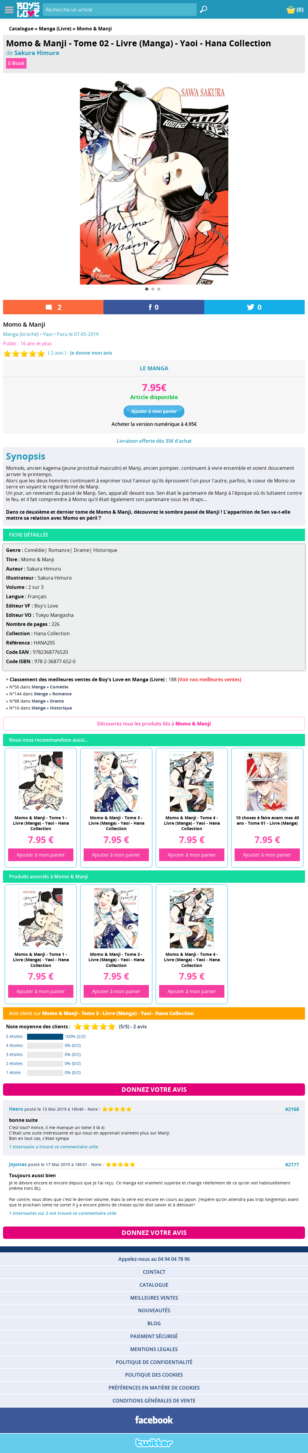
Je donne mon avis (91, 352)
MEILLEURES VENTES (154, 1297)
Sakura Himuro (36, 52)
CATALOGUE (154, 1285)
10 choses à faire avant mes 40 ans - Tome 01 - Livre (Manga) (267, 820)
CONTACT (154, 1272)
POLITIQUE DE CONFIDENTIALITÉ (154, 1362)
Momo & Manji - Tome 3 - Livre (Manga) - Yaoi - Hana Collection (116, 823)
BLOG (154, 1323)
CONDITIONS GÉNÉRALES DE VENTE (154, 1400)
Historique (105, 550)
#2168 (292, 1109)
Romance (59, 550)
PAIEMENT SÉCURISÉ (154, 1336)
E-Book (16, 63)
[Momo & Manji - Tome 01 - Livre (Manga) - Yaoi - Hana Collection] (40, 781)
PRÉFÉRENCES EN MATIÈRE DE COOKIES (154, 1387)
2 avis (57, 352)
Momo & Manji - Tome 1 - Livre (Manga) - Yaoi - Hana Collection (41, 823)
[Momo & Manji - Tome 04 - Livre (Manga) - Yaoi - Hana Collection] (191, 781)
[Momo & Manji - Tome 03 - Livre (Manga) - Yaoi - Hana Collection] (116, 781)
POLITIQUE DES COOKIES (154, 1374)
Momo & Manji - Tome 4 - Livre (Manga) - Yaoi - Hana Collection (192, 823)
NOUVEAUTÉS (154, 1310)
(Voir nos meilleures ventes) (209, 679)
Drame (81, 550)
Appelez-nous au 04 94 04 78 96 (154, 1259)
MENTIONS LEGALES (154, 1349)
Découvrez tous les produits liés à (154, 723)
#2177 (292, 1165)
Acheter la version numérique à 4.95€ (154, 424)
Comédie (34, 550)
